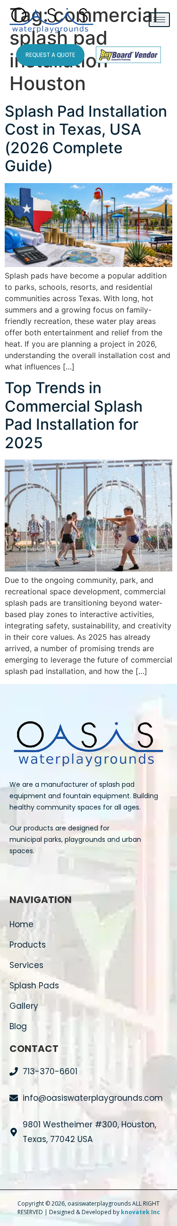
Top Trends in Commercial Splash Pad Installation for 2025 (74, 415)
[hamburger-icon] (159, 19)
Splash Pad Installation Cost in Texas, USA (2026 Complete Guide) (86, 138)
